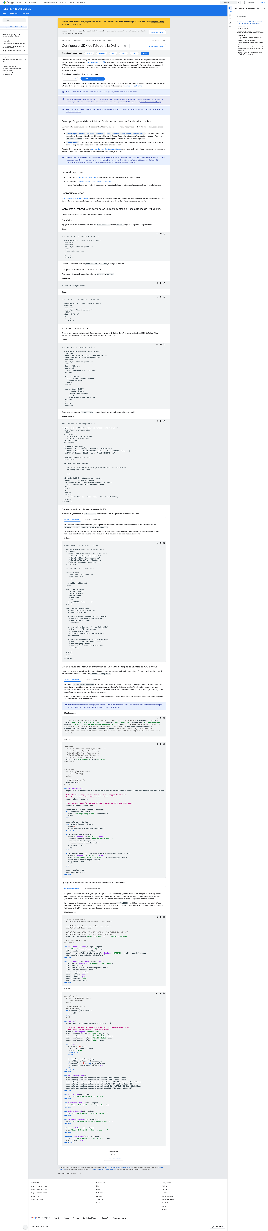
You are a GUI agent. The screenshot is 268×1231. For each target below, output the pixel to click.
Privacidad (44, 1226)
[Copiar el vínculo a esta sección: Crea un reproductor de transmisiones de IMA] (108, 509)
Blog (97, 1186)
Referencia (14, 13)
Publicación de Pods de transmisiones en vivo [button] (73, 519)
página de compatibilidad (88, 178)
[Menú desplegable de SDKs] (65, 2)
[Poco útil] (164, 40)
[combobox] (230, 2)
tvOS (123, 53)
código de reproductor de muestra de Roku (95, 181)
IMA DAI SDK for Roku (105, 40)
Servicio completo (70, 79)
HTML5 (89, 53)
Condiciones (35, 1226)
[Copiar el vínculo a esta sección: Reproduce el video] (86, 193)
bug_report (258, 8)
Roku (145, 53)
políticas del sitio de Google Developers (104, 1169)
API (71, 2)
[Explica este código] (157, 233)
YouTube (99, 1203)
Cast (134, 53)
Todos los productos (119, 1218)
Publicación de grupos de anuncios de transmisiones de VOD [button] (94, 519)
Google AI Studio (167, 1196)
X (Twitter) (99, 1199)
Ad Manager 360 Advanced (109, 99)
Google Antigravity (168, 1199)
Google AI (105, 1218)
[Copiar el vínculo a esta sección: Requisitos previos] (85, 172)
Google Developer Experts (39, 1193)
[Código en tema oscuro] (160, 233)
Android (102, 53)
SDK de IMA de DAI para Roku (17, 9)
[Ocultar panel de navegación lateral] (25, 1227)
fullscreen (261, 8)
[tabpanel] (114, 592)
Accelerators (35, 1196)
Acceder (262, 2)
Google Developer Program (39, 1186)
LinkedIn (99, 1196)
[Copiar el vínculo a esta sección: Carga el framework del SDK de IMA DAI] (103, 270)
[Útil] (161, 40)
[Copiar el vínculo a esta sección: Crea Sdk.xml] (76, 220)
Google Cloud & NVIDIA (38, 1199)
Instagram (99, 1193)
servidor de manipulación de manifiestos (106, 149)
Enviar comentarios (156, 46)
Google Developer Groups (39, 1189)
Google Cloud (166, 1203)
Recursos (80, 2)
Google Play (166, 1206)
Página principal (49, 2)
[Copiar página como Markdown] (125, 46)
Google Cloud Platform (90, 1218)
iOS (113, 53)
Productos (77, 40)
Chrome (164, 1189)
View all (164, 1209)
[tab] (72, 519)
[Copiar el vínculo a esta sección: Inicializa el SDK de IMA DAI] (90, 329)
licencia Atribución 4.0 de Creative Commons (118, 1167)
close (264, 8)
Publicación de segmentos (94, 79)
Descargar (26, 13)
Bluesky (98, 1189)
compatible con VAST (94, 62)
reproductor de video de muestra (76, 198)
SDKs (61, 2)
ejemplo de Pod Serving (133, 86)
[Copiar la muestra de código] (164, 233)
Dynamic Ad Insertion (26, 2)
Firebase (165, 1193)
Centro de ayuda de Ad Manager (150, 102)
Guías (5, 13)
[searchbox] (14, 20)
